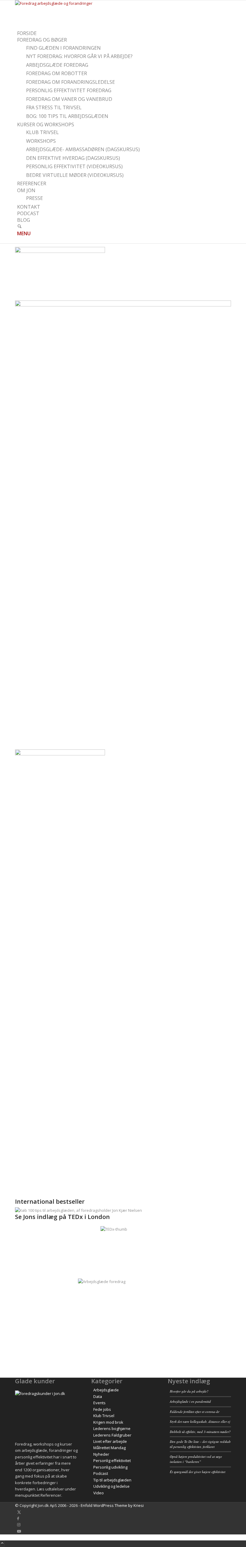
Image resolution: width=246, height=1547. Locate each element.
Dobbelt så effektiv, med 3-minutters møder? (200, 1431)
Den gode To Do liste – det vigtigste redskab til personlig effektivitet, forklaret (200, 1444)
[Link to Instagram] (18, 1524)
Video (98, 1493)
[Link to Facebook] (18, 1518)
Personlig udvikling (110, 1467)
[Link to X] (19, 1512)
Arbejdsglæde (106, 1390)
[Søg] (19, 227)
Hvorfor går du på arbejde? (189, 1391)
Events (99, 1402)
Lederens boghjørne (111, 1428)
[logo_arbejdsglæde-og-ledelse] (60, 3)
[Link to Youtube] (19, 1531)
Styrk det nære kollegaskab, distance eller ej (200, 1421)
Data (97, 1396)
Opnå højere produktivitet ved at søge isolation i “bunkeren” (196, 1459)
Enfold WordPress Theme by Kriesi (112, 1505)
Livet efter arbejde (110, 1441)
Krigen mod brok (108, 1422)
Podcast (100, 1473)
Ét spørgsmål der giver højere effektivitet (197, 1471)
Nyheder (101, 1454)
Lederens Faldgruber (112, 1435)
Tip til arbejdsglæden (112, 1480)
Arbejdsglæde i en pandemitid (190, 1401)
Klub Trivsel (103, 1415)
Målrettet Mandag (109, 1447)
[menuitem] (124, 33)
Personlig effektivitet (112, 1460)
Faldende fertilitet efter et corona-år (194, 1411)
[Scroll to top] (2, 1543)
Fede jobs (102, 1409)
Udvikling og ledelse (111, 1486)
